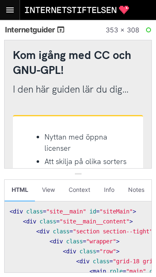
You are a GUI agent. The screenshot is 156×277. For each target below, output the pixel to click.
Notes (136, 189)
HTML (20, 189)
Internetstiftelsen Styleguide (77, 10)
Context (79, 189)
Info (109, 189)
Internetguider (30, 29)
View (48, 189)
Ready (150, 31)
